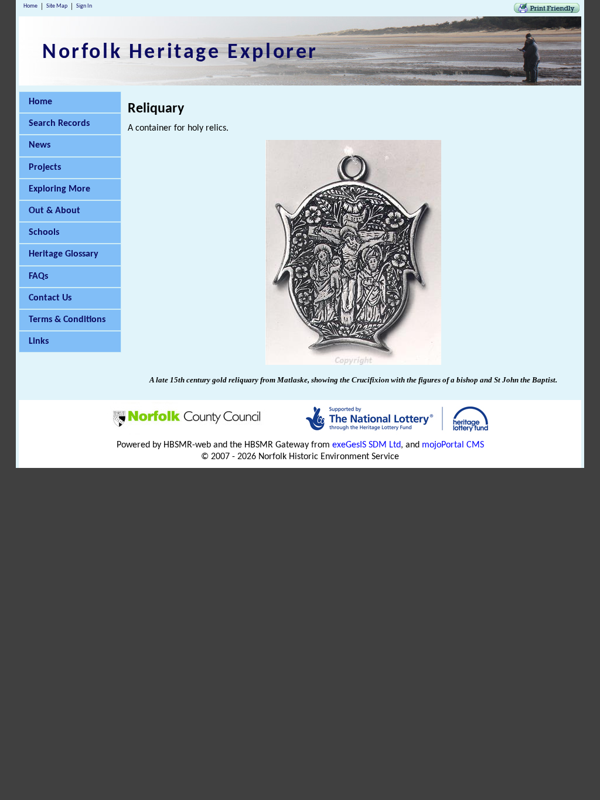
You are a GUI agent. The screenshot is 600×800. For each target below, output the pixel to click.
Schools (44, 232)
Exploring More (59, 189)
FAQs (38, 276)
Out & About (54, 211)
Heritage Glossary (63, 254)
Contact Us (50, 298)
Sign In (84, 6)
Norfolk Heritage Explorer (180, 52)
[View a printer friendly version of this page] (546, 10)
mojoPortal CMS (453, 445)
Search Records (59, 123)
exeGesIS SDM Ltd (366, 445)
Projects (45, 167)
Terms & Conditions (67, 319)
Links (39, 341)
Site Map (56, 6)
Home (30, 6)
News (39, 145)
